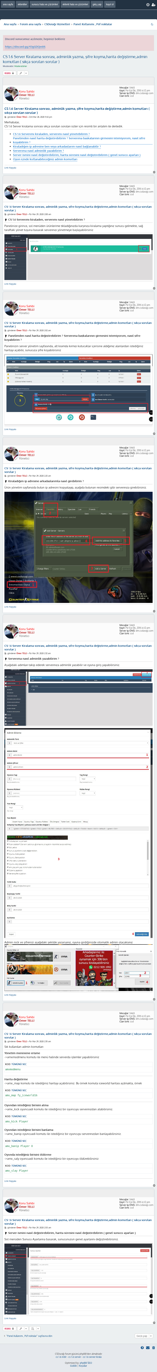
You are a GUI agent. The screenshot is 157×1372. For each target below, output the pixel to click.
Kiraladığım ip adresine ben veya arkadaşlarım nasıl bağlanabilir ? (57, 146)
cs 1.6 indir (61, 1356)
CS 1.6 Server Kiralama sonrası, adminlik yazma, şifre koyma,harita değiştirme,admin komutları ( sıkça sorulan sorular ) (75, 59)
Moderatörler (20, 66)
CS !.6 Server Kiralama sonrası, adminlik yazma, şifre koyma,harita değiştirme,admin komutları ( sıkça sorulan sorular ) (78, 208)
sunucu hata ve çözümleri (45, 4)
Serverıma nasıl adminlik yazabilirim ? (38, 151)
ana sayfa (8, 4)
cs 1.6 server (74, 1356)
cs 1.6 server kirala (92, 1356)
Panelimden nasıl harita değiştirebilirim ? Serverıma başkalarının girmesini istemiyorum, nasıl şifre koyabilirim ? (79, 140)
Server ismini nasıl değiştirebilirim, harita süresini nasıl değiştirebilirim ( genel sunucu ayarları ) (77, 155)
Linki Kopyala (10, 168)
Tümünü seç (19, 1064)
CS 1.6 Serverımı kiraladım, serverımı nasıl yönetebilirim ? (51, 134)
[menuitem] (148, 5)
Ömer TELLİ (26, 95)
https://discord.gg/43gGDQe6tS (25, 46)
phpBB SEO (86, 1362)
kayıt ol (110, 4)
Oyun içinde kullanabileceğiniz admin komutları (45, 159)
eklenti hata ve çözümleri (75, 4)
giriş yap (97, 4)
